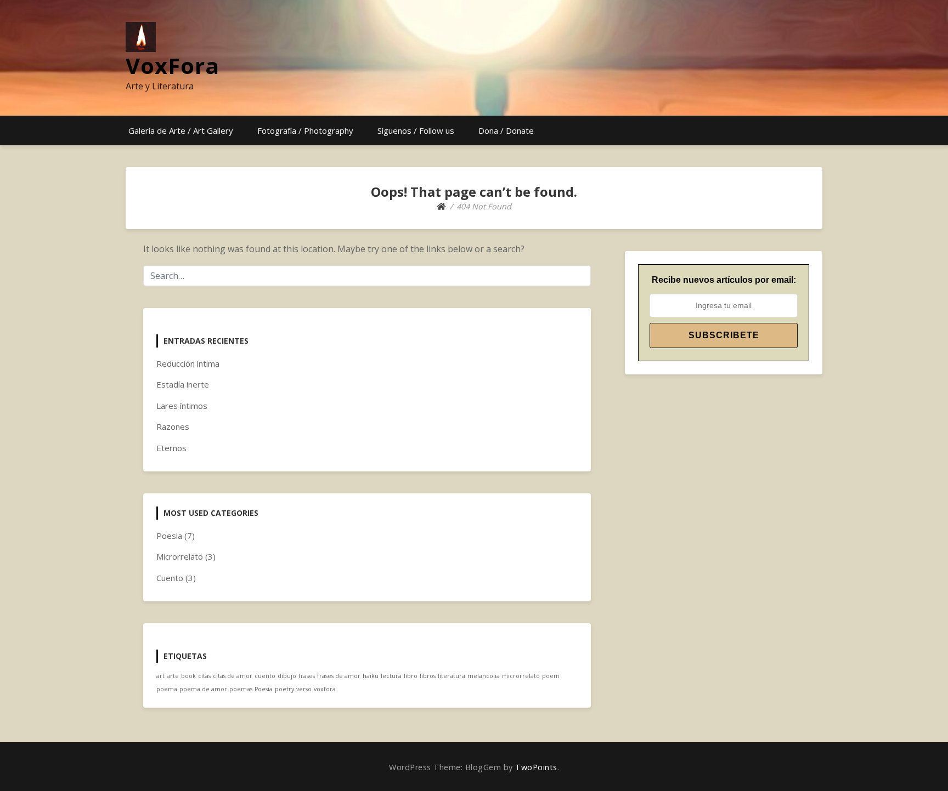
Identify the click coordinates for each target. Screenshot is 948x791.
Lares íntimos (181, 405)
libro (410, 676)
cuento (265, 676)
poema (166, 689)
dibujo (287, 676)
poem (551, 676)
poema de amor (203, 689)
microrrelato (521, 676)
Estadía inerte (182, 384)
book (188, 676)
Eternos (171, 447)
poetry (284, 689)
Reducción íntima (187, 363)
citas (204, 676)
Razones (172, 426)
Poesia (169, 535)
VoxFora (172, 65)
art (160, 676)
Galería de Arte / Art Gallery (180, 130)
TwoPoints (536, 767)
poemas (240, 689)
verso (304, 689)
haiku (371, 676)
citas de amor (232, 676)
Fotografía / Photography (305, 130)
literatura (451, 676)
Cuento (169, 577)
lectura (391, 676)
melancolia (483, 676)
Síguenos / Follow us (415, 130)
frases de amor (338, 676)
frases (306, 676)
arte (173, 676)
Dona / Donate (506, 130)
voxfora (325, 689)
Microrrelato (179, 556)
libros (428, 676)
